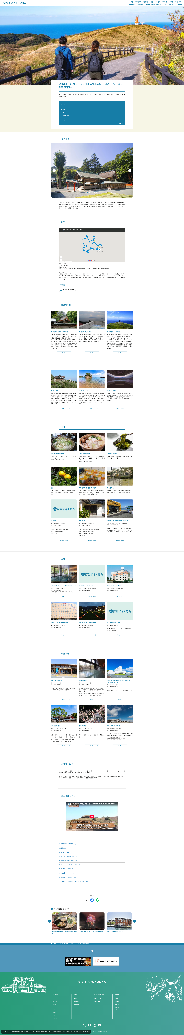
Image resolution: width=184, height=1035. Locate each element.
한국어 (116, 1009)
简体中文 (117, 1004)
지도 (64, 112)
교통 (172, 2)
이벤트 (158, 2)
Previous (54, 170)
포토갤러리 (76, 1001)
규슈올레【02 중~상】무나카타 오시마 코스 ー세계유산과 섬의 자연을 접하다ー (75, 944)
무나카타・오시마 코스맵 (68, 290)
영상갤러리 (76, 1004)
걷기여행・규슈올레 (150, 4)
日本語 (116, 998)
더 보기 (63, 352)
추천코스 (138, 2)
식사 (64, 118)
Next (129, 170)
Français (117, 1012)
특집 (132, 2)
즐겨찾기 (178, 2)
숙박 (170, 4)
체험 (152, 2)
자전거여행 (158, 4)
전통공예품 (164, 4)
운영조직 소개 (97, 998)
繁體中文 (117, 1007)
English (117, 1001)
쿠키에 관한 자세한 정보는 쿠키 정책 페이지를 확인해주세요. (75, 1031)
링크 (95, 1004)
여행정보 (165, 2)
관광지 (146, 2)
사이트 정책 (97, 1001)
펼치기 (120, 123)
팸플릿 (75, 998)
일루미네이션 (132, 4)
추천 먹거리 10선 (140, 4)
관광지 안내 (66, 115)
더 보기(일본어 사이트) (119, 408)
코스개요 (65, 109)
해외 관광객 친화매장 (177, 4)
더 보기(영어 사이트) (119, 596)
